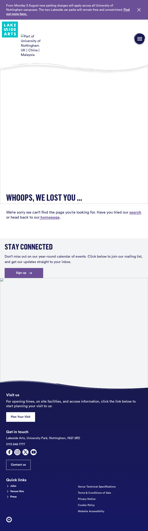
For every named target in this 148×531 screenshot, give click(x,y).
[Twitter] (25, 452)
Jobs (13, 486)
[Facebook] (9, 452)
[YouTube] (33, 452)
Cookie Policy (86, 505)
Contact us (18, 464)
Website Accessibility (91, 511)
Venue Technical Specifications (97, 486)
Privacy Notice (87, 499)
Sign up (21, 272)
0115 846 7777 (15, 444)
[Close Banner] (139, 10)
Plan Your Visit (20, 416)
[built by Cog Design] (9, 520)
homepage (50, 217)
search (135, 212)
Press (13, 496)
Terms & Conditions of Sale (94, 493)
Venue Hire (17, 491)
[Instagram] (17, 452)
